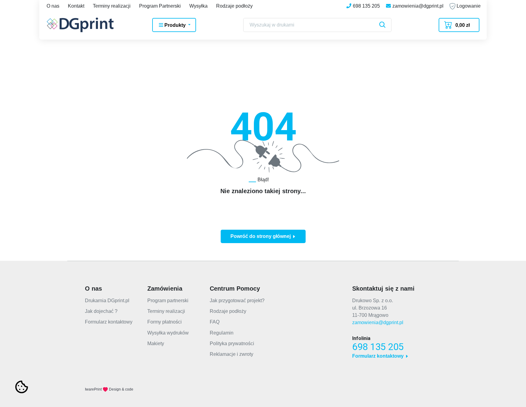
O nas (53, 6)
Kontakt (76, 6)
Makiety (155, 343)
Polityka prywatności (232, 343)
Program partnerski (167, 300)
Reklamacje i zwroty (231, 354)
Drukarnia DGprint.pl (107, 300)
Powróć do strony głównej (261, 236)
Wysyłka (198, 6)
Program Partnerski (160, 6)
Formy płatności (164, 321)
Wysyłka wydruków (168, 332)
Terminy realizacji (112, 6)
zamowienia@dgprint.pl (377, 322)
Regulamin (221, 332)
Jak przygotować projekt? (237, 300)
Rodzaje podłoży (234, 6)
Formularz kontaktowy (108, 321)
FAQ (214, 321)
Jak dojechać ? (101, 311)
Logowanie (468, 6)
